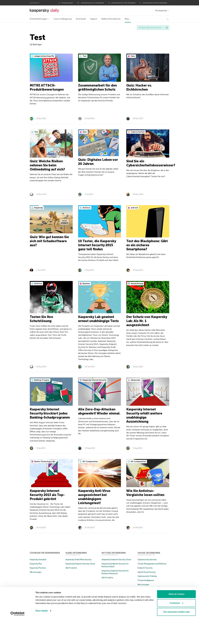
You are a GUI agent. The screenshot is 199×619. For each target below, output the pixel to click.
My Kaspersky (161, 10)
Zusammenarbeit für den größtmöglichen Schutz (97, 87)
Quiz (132, 56)
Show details (41, 611)
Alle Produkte (71, 568)
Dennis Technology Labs (44, 461)
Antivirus (86, 208)
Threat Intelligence (146, 580)
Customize (175, 603)
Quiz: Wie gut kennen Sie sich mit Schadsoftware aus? (49, 241)
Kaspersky (38, 208)
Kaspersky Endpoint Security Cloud (80, 564)
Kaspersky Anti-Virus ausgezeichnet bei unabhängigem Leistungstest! (94, 497)
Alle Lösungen (35, 572)
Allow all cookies (176, 594)
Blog (127, 19)
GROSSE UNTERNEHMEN (149, 553)
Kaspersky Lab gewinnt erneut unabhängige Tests (98, 319)
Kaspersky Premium (38, 568)
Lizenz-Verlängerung (63, 19)
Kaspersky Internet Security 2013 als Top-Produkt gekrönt (47, 495)
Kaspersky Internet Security (94, 380)
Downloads (81, 19)
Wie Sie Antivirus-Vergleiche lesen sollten (145, 493)
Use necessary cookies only (176, 612)
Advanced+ (135, 380)
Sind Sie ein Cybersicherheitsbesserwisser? (150, 163)
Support (93, 19)
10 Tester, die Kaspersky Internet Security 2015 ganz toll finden (97, 245)
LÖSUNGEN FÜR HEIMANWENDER (45, 553)
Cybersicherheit (137, 132)
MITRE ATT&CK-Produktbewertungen (47, 87)
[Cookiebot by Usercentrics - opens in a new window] (17, 614)
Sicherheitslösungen (38, 19)
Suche (166, 27)
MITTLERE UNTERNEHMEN (114, 553)
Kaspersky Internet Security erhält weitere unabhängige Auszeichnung (144, 415)
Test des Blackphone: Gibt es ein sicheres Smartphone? (147, 245)
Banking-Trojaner (41, 380)
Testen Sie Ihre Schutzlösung (41, 319)
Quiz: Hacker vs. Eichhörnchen (139, 87)
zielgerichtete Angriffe (44, 56)
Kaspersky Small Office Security (79, 559)
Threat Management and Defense (152, 564)
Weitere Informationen (110, 19)
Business (86, 283)
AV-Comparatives (90, 461)
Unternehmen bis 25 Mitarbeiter (92, 3)
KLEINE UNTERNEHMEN (76, 553)
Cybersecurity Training (147, 576)
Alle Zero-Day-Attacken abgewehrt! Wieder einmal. (99, 411)
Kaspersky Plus (36, 564)
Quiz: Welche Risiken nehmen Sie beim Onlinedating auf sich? (47, 165)
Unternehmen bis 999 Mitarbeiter (123, 3)
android (134, 208)
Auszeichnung (136, 283)
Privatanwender (67, 3)
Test (84, 56)
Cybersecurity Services (147, 559)
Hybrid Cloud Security (147, 572)
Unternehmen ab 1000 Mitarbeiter (154, 3)
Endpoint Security (145, 568)
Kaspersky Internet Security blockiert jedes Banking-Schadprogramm (50, 413)
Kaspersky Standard (38, 559)
